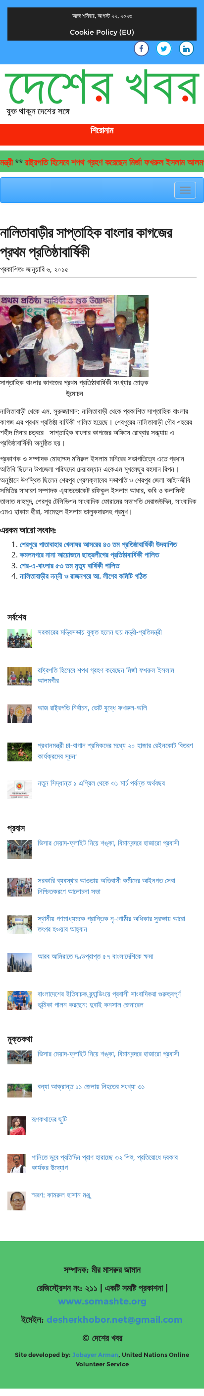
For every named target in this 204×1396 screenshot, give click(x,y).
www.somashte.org (102, 1301)
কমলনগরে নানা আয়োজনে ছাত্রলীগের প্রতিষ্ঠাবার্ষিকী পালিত (89, 554)
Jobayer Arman (95, 1354)
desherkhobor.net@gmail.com (115, 1319)
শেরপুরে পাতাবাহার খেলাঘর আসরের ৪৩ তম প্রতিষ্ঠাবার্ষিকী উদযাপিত (98, 544)
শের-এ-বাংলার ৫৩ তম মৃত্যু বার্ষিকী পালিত (69, 565)
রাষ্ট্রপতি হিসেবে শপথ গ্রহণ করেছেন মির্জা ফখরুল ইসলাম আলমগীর (108, 162)
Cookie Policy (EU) (102, 32)
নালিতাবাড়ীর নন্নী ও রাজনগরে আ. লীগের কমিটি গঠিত (83, 576)
